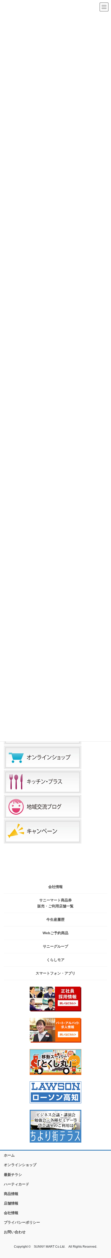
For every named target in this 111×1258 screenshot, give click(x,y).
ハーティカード (16, 1184)
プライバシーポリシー (22, 1222)
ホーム (9, 1155)
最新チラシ (13, 1175)
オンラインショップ (20, 1165)
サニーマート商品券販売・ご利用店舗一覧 (55, 903)
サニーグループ (55, 946)
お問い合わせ (15, 1232)
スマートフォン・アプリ (55, 973)
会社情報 (55, 887)
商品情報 (11, 1194)
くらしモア (55, 960)
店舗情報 (11, 1203)
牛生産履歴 (55, 919)
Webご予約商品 (55, 933)
